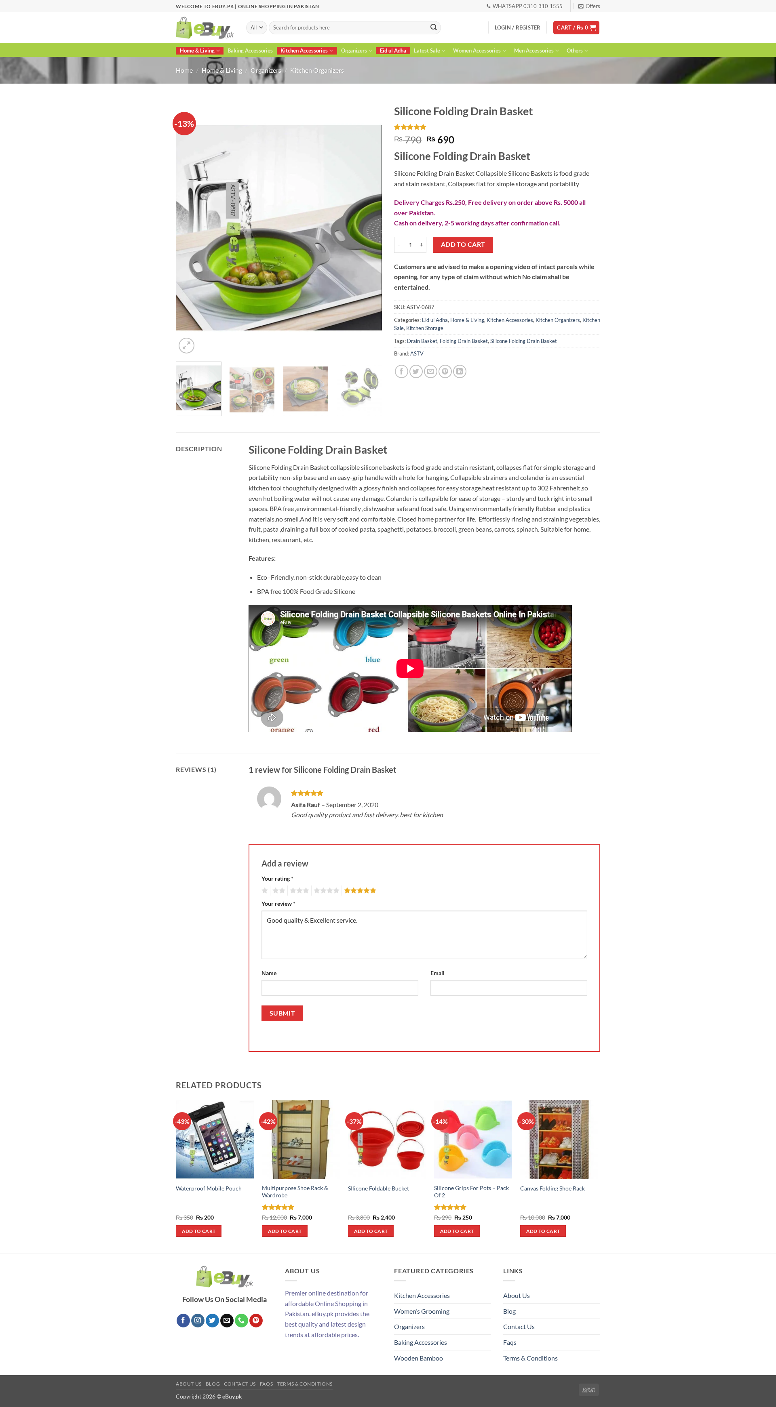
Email (437, 973)
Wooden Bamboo (418, 1358)
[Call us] (241, 1320)
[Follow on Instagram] (198, 1320)
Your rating (277, 878)
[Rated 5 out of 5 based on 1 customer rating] (497, 127)
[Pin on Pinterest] (445, 371)
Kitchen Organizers (317, 70)
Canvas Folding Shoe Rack (552, 1188)
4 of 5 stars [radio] (325, 890)
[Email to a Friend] (430, 371)
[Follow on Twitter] (212, 1320)
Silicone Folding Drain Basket (523, 341)
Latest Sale (427, 50)
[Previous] (190, 227)
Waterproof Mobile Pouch (209, 1188)
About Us (516, 1295)
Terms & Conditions (530, 1358)
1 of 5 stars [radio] (263, 890)
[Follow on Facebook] (183, 1320)
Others (575, 50)
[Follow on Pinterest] (256, 1320)
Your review (278, 903)
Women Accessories (477, 50)
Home (184, 70)
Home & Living (197, 50)
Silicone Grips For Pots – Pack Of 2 (471, 1191)
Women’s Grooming (421, 1311)
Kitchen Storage (424, 328)
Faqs (510, 1342)
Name (268, 973)
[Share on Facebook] (401, 371)
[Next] (368, 227)
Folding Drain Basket (464, 341)
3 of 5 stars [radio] (298, 890)
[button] (589, 6)
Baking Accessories (250, 50)
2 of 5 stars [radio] (277, 890)
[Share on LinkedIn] (459, 371)
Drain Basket (422, 341)
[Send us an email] (227, 1320)
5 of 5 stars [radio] (359, 890)
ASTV (417, 353)
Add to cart (463, 244)
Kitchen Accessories (304, 50)
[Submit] (434, 28)
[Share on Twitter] (416, 371)
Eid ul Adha (393, 50)
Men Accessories (534, 50)
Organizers (354, 50)
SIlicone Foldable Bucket (378, 1188)
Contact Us (519, 1326)
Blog (509, 1311)
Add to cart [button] (199, 1231)
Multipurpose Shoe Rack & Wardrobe (295, 1191)
